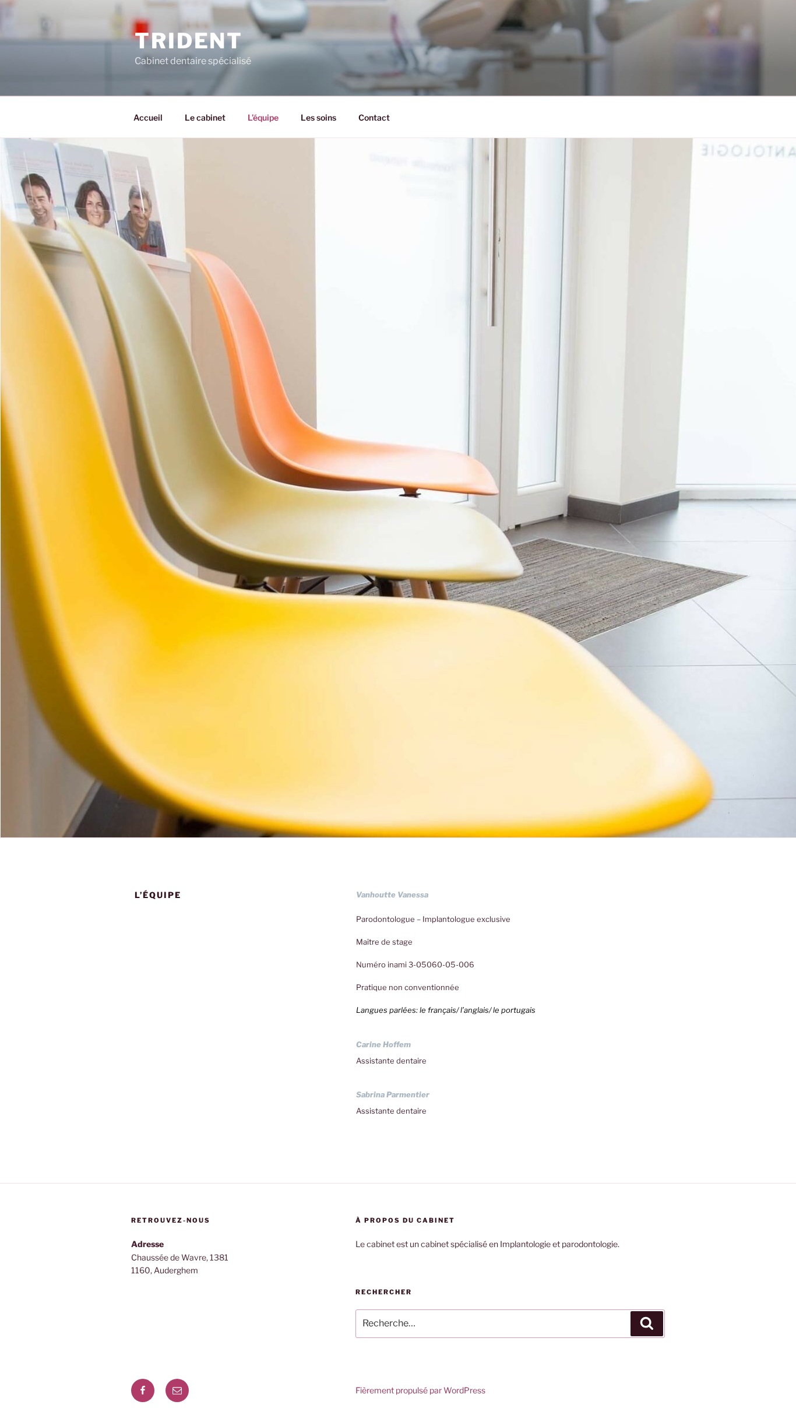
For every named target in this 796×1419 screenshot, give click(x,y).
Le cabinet (205, 117)
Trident (189, 41)
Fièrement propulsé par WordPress (420, 1390)
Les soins (318, 117)
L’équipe (263, 117)
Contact (374, 117)
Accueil (148, 117)
